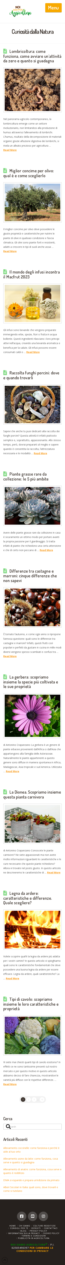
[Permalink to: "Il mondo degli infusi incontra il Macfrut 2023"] (32, 303)
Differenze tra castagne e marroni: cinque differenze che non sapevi (30, 575)
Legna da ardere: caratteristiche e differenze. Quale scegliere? (27, 898)
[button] (53, 7)
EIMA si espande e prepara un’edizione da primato (31, 1180)
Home (12, 1225)
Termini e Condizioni (33, 1235)
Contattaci (51, 1228)
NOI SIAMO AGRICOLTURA (29, 1244)
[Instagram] (43, 1216)
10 (42, 1099)
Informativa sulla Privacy (24, 1233)
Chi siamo (24, 1225)
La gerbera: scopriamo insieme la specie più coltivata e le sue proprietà (30, 681)
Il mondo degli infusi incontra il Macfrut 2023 (31, 274)
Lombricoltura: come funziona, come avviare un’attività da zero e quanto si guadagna (32, 56)
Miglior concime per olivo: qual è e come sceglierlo (28, 173)
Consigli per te (19, 1228)
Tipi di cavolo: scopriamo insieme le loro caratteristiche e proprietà (31, 1004)
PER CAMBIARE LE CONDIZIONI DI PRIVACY (34, 1249)
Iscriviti (36, 1228)
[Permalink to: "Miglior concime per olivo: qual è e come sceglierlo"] (32, 202)
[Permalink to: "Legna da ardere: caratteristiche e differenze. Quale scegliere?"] (32, 929)
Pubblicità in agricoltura (33, 1238)
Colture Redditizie (44, 1225)
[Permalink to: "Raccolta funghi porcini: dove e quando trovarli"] (32, 404)
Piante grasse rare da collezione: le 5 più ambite (26, 476)
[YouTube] (32, 1216)
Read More (10, 150)
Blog (23, 1230)
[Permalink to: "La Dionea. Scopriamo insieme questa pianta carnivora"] (32, 823)
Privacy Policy (38, 1230)
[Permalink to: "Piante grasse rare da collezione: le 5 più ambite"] (32, 505)
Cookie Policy (51, 1233)
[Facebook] (21, 1216)
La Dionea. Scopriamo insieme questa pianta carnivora (32, 794)
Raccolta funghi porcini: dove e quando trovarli (31, 375)
